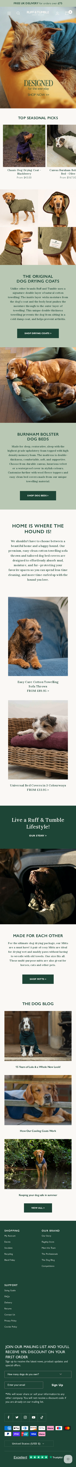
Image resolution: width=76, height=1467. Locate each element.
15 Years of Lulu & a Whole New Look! (38, 1067)
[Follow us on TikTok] (42, 1417)
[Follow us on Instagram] (25, 1417)
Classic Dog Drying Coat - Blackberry (24, 172)
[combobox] (29, 1374)
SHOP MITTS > (38, 979)
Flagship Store (48, 1242)
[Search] (18, 13)
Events (7, 1242)
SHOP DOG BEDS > (38, 495)
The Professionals (50, 1254)
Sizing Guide (10, 1290)
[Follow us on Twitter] (17, 1417)
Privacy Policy (10, 1320)
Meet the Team (49, 1248)
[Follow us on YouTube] (33, 1417)
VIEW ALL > (38, 1207)
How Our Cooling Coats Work (38, 1131)
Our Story (46, 1236)
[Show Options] (60, 1374)
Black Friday (9, 1260)
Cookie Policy (10, 1326)
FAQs (7, 1296)
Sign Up (57, 1385)
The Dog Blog (48, 1260)
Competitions (48, 1266)
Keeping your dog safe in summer (38, 1195)
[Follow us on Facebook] (8, 1417)
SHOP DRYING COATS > (38, 333)
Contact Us (9, 1314)
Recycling (8, 1254)
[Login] (57, 13)
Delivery (8, 1302)
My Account (9, 1236)
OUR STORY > (38, 835)
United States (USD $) (26, 1443)
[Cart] (67, 13)
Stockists (8, 1248)
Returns (8, 1308)
